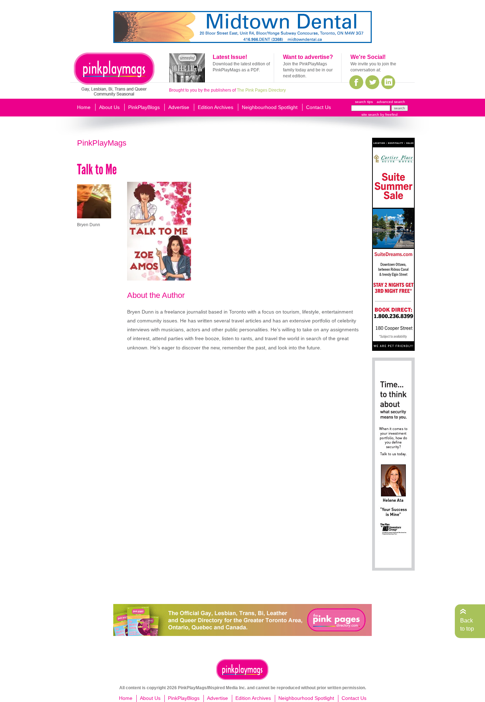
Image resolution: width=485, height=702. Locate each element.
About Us (109, 107)
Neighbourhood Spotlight (270, 107)
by (388, 114)
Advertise (178, 107)
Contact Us (318, 107)
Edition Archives (215, 107)
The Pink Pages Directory (261, 90)
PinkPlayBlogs (144, 107)
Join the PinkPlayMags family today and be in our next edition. (308, 69)
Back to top (467, 624)
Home (84, 107)
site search (370, 114)
